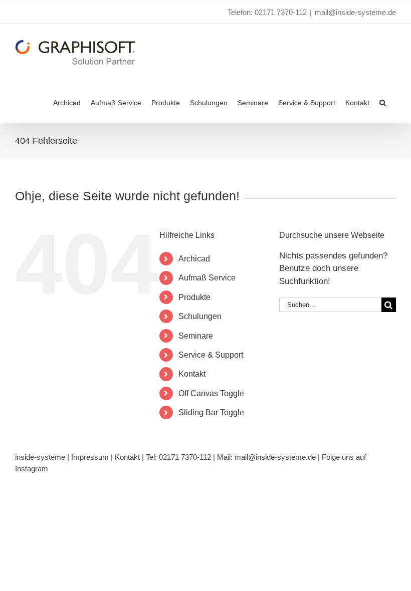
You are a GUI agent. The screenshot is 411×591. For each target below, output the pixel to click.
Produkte (194, 297)
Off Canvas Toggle (211, 393)
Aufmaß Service (207, 277)
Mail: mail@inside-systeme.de (266, 457)
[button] (382, 102)
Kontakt (192, 374)
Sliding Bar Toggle (211, 412)
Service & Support (210, 355)
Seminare (195, 336)
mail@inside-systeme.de (355, 12)
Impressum (90, 457)
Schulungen (200, 316)
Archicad (194, 258)
